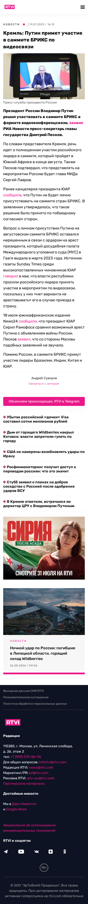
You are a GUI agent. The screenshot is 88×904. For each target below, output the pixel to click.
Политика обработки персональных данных (35, 704)
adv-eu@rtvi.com (40, 778)
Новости (11, 24)
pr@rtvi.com (38, 773)
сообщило (28, 321)
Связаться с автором (44, 383)
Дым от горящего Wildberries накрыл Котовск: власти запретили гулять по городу (38, 436)
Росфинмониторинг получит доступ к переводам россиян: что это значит (39, 469)
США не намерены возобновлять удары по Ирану (44, 454)
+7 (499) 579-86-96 (25, 757)
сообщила (12, 195)
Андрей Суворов (44, 378)
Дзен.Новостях (24, 804)
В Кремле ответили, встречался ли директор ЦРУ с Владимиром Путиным (38, 503)
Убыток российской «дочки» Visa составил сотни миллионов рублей (36, 419)
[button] (83, 7)
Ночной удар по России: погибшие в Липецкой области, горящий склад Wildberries (42, 653)
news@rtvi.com (41, 767)
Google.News (16, 809)
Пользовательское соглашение (25, 697)
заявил (76, 122)
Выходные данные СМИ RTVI (23, 691)
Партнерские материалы (24, 783)
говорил (10, 276)
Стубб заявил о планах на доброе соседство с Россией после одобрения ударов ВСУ (39, 486)
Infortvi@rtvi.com (52, 762)
